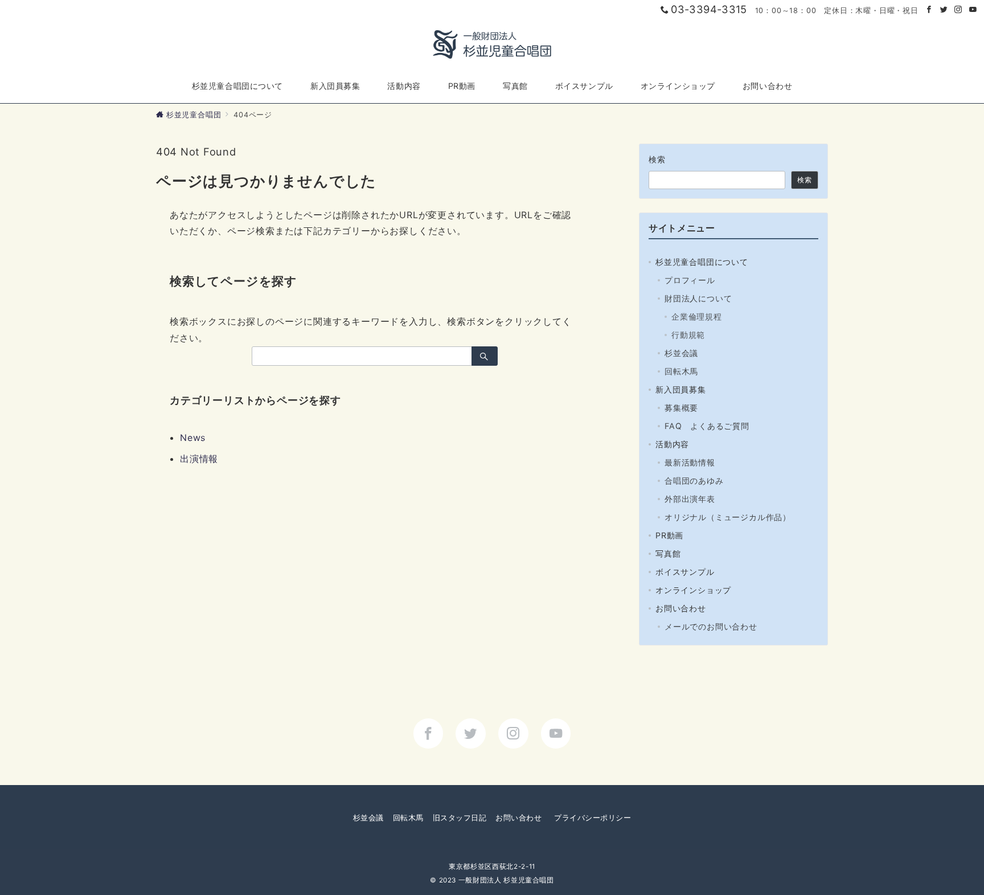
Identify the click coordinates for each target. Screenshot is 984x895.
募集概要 (681, 407)
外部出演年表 (690, 499)
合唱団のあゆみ (694, 480)
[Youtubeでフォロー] (973, 10)
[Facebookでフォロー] (929, 10)
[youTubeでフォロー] (556, 733)
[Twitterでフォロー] (944, 10)
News (193, 437)
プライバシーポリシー (592, 818)
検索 (657, 159)
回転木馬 (681, 371)
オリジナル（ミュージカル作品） (728, 517)
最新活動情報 (690, 462)
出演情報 (199, 458)
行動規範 (688, 335)
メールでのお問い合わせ (711, 626)
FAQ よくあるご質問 (707, 426)
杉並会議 (681, 353)
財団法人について (698, 298)
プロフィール (690, 280)
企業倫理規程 (696, 316)
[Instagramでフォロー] (958, 10)
